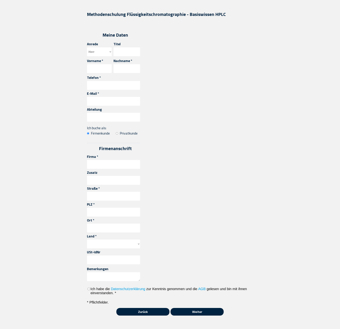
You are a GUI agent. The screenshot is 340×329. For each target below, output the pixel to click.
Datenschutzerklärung (128, 289)
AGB (202, 289)
